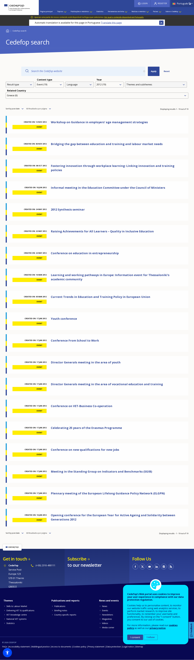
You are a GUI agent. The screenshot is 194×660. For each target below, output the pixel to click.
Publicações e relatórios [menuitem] (80, 11)
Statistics (10, 623)
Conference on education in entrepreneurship (85, 253)
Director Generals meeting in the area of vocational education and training (107, 384)
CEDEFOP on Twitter (142, 566)
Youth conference (64, 319)
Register (162, 3)
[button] (7, 652)
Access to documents (61, 646)
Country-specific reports (65, 614)
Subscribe (76, 559)
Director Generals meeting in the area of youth (86, 362)
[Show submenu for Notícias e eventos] (147, 11)
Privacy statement (96, 646)
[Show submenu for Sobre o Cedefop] (179, 11)
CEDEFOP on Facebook (135, 566)
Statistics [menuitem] (99, 11)
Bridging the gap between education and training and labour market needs (107, 144)
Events (105, 610)
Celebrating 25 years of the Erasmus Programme (86, 428)
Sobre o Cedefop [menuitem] (172, 11)
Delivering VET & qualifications (20, 610)
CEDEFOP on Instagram (164, 566)
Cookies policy (79, 646)
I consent (135, 637)
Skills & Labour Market (16, 606)
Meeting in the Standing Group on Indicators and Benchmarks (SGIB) (101, 471)
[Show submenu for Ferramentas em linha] (126, 11)
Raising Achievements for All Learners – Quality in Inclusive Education (102, 231)
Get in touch (15, 559)
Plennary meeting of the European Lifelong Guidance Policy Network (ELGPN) (108, 493)
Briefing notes (60, 610)
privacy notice (158, 628)
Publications (59, 606)
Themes (8, 600)
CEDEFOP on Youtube (149, 566)
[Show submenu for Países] (159, 11)
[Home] (17, 7)
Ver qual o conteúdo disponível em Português (124, 17)
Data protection (113, 646)
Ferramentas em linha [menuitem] (116, 11)
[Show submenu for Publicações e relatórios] (90, 11)
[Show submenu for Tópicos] (65, 11)
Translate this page (111, 22)
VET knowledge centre (16, 614)
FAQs (4, 646)
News (104, 606)
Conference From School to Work (75, 340)
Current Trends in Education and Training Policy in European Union (100, 297)
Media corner (108, 627)
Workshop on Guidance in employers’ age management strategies (99, 122)
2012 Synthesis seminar (68, 209)
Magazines (107, 619)
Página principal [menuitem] (46, 11)
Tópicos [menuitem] (60, 11)
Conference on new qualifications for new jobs (85, 450)
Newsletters (107, 614)
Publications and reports (65, 600)
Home (7, 30)
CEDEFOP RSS (171, 566)
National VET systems (16, 619)
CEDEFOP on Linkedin (156, 566)
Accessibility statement (19, 646)
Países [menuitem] (155, 11)
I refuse (151, 637)
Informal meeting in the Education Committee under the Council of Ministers (108, 188)
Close (161, 23)
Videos (105, 623)
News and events (109, 600)
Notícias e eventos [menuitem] (139, 11)
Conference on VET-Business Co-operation (81, 406)
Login (144, 3)
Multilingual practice (41, 646)
